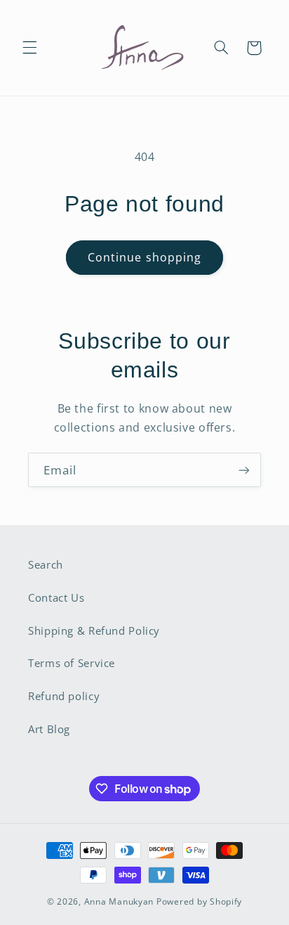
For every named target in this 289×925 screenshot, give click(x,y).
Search (45, 564)
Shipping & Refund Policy (94, 630)
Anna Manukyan (119, 901)
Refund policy (64, 696)
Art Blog (49, 729)
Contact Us (56, 597)
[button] (29, 48)
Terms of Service (71, 663)
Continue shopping (144, 257)
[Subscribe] (244, 470)
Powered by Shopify (199, 901)
